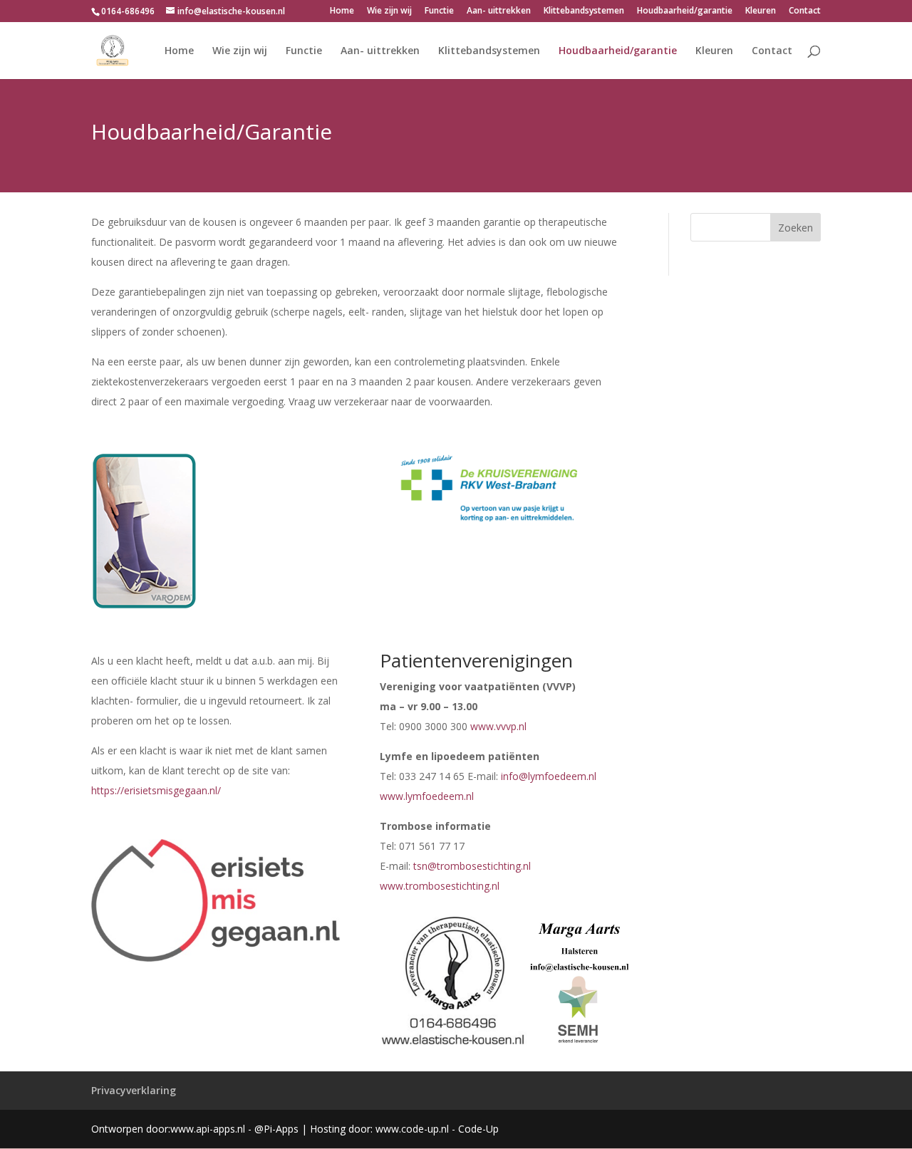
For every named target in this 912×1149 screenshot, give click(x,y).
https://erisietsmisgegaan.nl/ (156, 790)
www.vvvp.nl (498, 726)
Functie (439, 11)
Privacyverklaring (133, 1090)
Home (342, 11)
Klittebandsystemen (584, 11)
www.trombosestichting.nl (439, 886)
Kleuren (760, 11)
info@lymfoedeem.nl (548, 776)
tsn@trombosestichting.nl (472, 866)
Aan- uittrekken (499, 11)
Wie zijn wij (389, 11)
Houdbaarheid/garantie (684, 11)
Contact (805, 11)
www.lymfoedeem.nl (427, 796)
